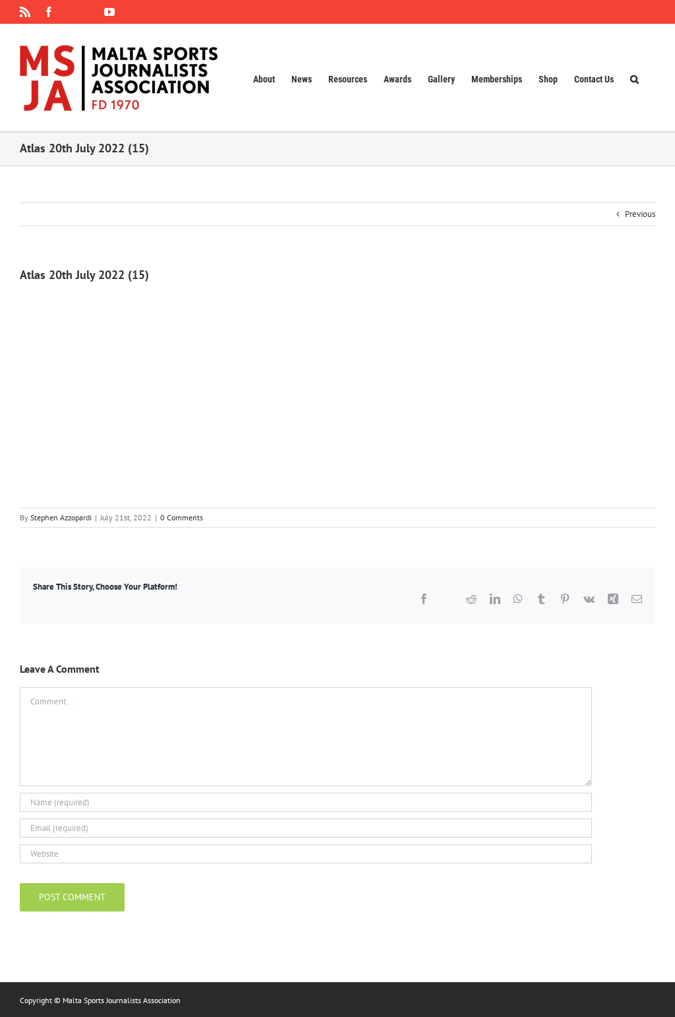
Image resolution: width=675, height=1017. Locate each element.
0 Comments (181, 517)
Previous (640, 214)
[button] (634, 77)
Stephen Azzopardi (61, 517)
